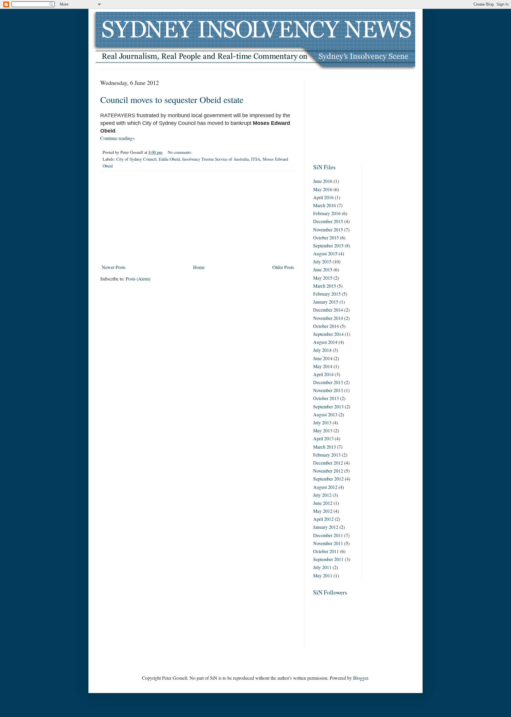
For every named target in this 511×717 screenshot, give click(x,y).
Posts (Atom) (138, 278)
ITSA (255, 159)
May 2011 (322, 575)
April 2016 (323, 197)
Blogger (360, 678)
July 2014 (322, 350)
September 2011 (328, 559)
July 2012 (322, 495)
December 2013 (328, 382)
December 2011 (328, 535)
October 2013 (326, 398)
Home (199, 267)
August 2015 (325, 253)
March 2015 (324, 286)
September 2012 (328, 479)
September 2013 (328, 406)
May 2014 (322, 366)
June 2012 (322, 503)
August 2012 (325, 487)
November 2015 (328, 229)
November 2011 (328, 543)
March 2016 (324, 205)
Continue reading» (117, 138)
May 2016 (322, 189)
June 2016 (322, 181)
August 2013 (325, 414)
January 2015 (325, 302)
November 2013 (328, 390)
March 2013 (324, 447)
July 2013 (322, 422)
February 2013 (327, 455)
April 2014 (323, 374)
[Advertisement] (197, 217)
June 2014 (322, 358)
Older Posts (283, 267)
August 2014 (325, 342)
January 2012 (325, 527)
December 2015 (328, 221)
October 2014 (326, 326)
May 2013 (322, 430)
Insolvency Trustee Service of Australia (215, 159)
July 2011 (322, 567)
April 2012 (323, 519)
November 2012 (328, 471)
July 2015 (322, 261)
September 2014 (328, 334)
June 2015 (322, 269)
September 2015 (328, 245)
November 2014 (328, 318)
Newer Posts (113, 267)
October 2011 (326, 551)
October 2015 (326, 237)
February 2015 (327, 294)
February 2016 (327, 213)
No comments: (180, 152)
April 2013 (323, 438)
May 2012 (322, 511)
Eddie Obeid (169, 159)
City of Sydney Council (136, 159)
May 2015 (322, 278)
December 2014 (328, 310)
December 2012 (328, 463)
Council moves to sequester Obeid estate (171, 99)
